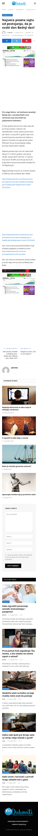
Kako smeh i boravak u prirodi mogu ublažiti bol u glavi (18, 778)
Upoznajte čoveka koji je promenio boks (19, 494)
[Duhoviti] (19, 3)
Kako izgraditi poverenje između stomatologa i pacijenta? (15, 609)
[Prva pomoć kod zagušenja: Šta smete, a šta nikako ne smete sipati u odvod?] (19, 638)
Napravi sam (7, 646)
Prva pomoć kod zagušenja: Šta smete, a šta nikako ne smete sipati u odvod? (18, 653)
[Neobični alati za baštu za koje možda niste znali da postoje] (19, 680)
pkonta (10, 32)
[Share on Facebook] (7, 41)
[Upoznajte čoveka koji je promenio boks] (19, 482)
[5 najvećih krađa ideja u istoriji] (19, 425)
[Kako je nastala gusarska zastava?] (19, 454)
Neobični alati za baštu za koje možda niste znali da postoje (18, 694)
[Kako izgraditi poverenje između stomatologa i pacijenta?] (19, 593)
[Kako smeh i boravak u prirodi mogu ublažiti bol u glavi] (19, 764)
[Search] (35, 3)
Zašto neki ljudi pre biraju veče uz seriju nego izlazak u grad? (18, 736)
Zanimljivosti (7, 15)
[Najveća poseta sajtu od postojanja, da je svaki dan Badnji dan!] (19, 56)
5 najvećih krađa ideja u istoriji (15, 438)
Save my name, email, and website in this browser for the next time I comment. (18, 557)
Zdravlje (6, 602)
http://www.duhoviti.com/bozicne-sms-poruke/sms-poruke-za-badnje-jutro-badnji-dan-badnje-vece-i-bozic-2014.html (18, 237)
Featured (6, 688)
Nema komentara (18, 35)
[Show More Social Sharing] (34, 41)
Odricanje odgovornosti (18, 821)
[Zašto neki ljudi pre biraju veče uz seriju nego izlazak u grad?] (19, 722)
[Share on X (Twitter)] (16, 41)
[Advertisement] (19, 89)
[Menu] (3, 3)
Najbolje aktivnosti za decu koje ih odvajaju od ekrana (16, 408)
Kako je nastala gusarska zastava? (16, 466)
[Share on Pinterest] (26, 41)
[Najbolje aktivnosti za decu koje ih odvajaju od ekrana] (19, 395)
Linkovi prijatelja (19, 824)
